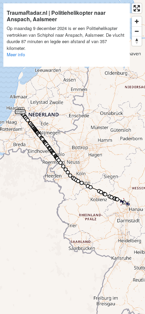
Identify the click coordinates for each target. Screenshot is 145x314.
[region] (72, 157)
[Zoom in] (137, 21)
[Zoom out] (137, 31)
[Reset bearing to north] (137, 41)
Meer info (16, 54)
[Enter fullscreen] (137, 8)
